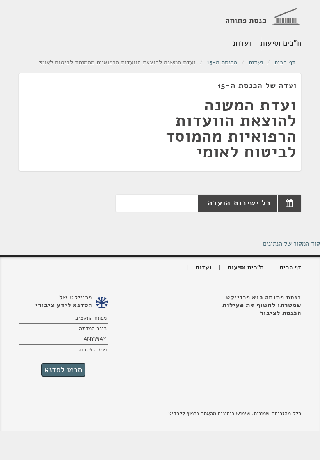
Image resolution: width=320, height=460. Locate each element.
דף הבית (284, 62)
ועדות (242, 43)
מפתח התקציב (91, 318)
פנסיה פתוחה (92, 349)
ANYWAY (95, 339)
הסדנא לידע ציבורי (63, 305)
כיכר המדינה (93, 328)
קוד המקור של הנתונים (291, 243)
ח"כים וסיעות (281, 43)
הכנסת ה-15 (222, 62)
